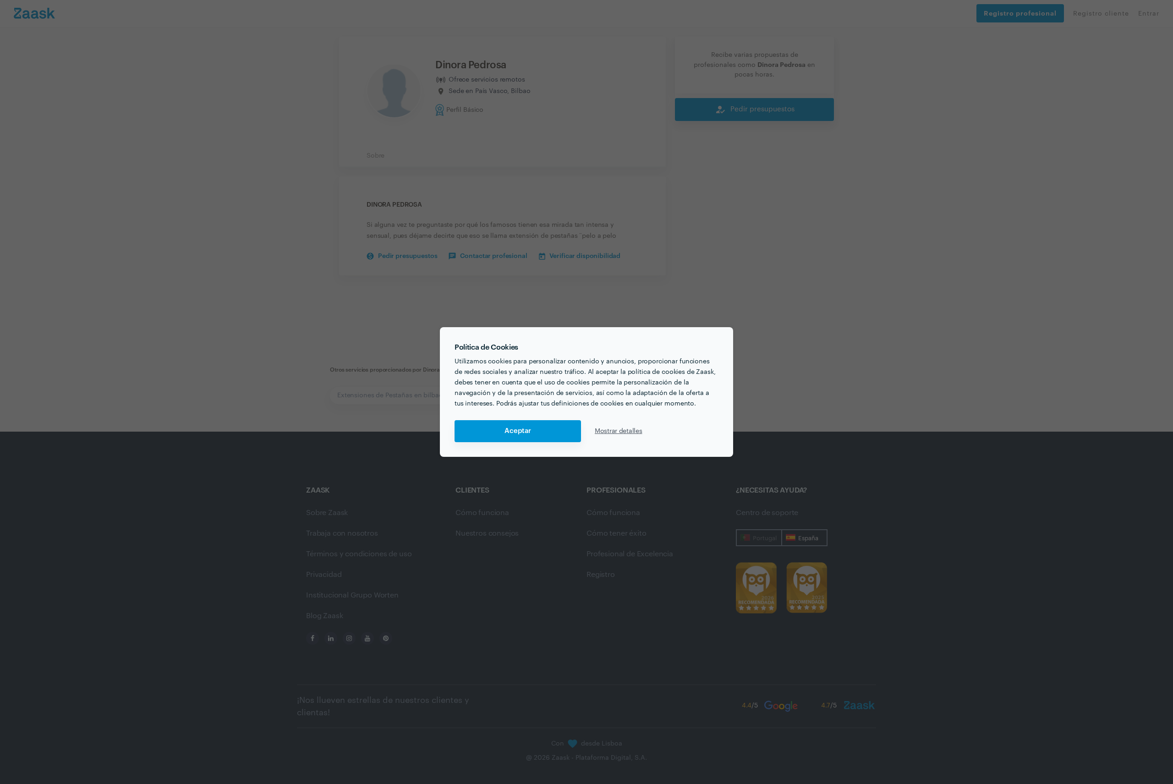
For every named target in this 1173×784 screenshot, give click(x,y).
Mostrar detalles (618, 431)
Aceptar (517, 431)
